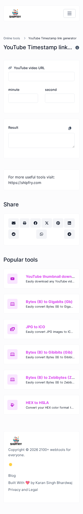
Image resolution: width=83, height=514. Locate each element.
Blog (12, 475)
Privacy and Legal (23, 489)
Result (13, 127)
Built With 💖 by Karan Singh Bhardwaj (40, 482)
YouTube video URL (29, 68)
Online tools (11, 38)
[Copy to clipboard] (70, 128)
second (51, 90)
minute (13, 90)
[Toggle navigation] (69, 13)
